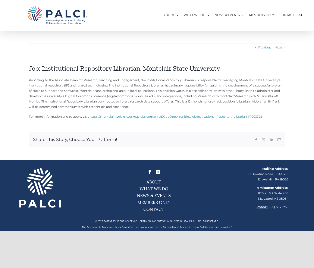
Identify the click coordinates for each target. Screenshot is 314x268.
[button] (300, 15)
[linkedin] (158, 172)
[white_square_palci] (40, 170)
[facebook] (150, 172)
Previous (264, 47)
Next (278, 47)
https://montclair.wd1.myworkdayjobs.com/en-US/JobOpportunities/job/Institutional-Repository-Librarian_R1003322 (176, 117)
